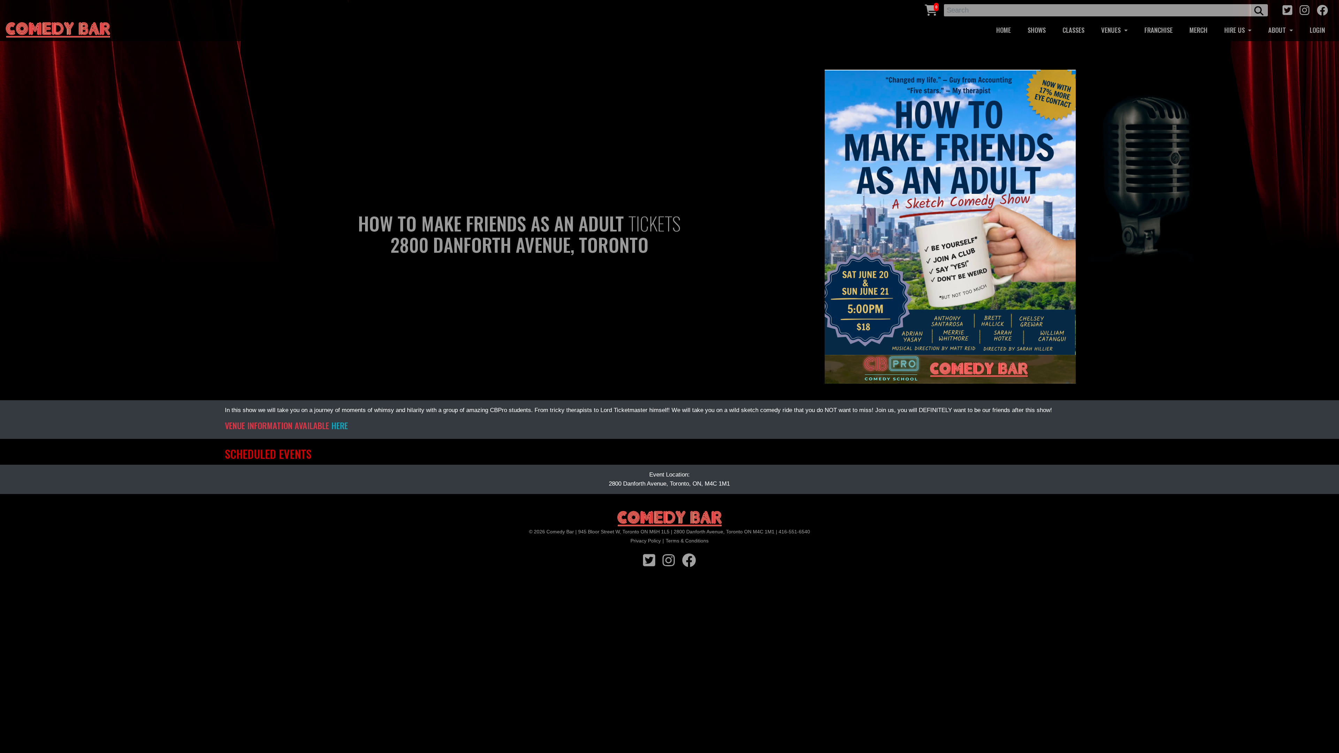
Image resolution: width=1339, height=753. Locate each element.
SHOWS (1037, 30)
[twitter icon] (1287, 9)
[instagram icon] (1304, 9)
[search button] (1259, 10)
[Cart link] (931, 9)
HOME (1003, 30)
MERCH (1198, 30)
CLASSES (1073, 30)
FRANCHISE (1158, 30)
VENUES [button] (1111, 30)
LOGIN (1317, 30)
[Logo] (669, 519)
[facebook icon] (1322, 9)
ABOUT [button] (1278, 30)
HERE (339, 425)
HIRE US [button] (1235, 30)
